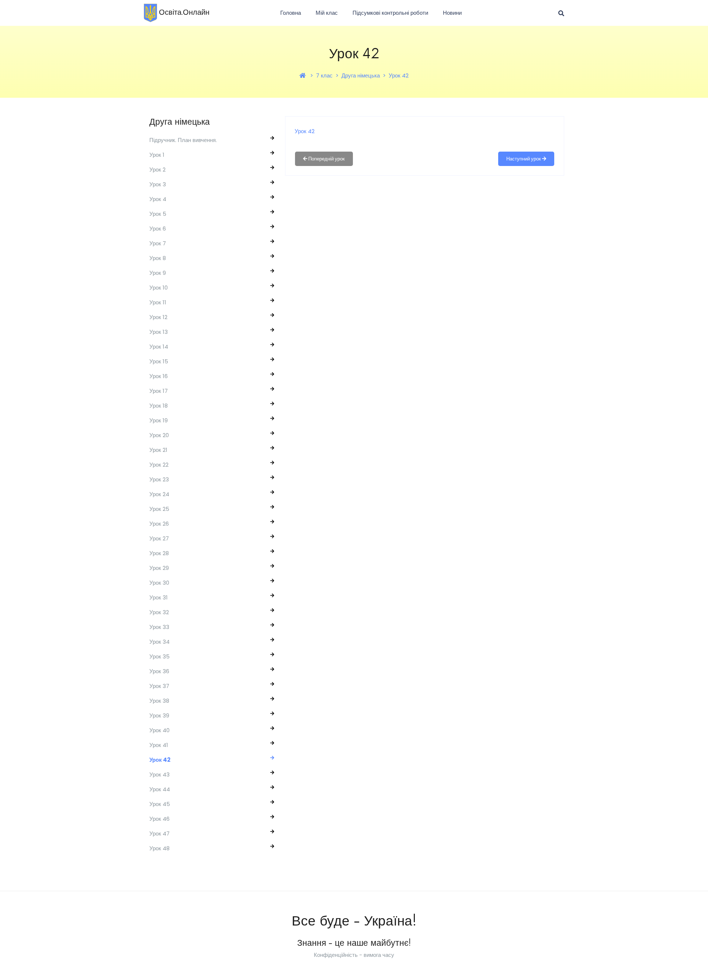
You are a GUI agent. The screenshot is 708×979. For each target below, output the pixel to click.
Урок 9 (157, 273)
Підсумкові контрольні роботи (390, 13)
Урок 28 (159, 553)
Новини (452, 13)
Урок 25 (159, 509)
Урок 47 (159, 833)
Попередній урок (326, 159)
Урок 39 (159, 715)
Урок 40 (159, 730)
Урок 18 (158, 405)
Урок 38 (159, 701)
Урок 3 (157, 184)
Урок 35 (159, 656)
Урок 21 (158, 450)
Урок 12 (158, 317)
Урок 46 (159, 819)
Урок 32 (159, 612)
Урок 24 (159, 494)
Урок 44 (159, 789)
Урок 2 (157, 169)
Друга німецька (360, 75)
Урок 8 (157, 258)
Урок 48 (159, 848)
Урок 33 (159, 627)
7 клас (324, 75)
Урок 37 (159, 686)
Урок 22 (159, 464)
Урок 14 (158, 346)
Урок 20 (159, 435)
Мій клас (327, 13)
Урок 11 (157, 302)
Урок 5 (157, 214)
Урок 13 (158, 332)
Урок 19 (158, 420)
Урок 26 (159, 523)
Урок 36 (159, 671)
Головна (290, 13)
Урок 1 (156, 155)
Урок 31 (158, 597)
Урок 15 (158, 361)
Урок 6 (157, 228)
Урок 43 (159, 774)
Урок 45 (159, 804)
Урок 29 (159, 568)
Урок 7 (157, 243)
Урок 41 (158, 745)
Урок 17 (158, 391)
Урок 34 (159, 642)
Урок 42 (399, 75)
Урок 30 (159, 583)
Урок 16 (158, 376)
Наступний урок (524, 159)
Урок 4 (157, 199)
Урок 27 (159, 538)
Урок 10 (158, 287)
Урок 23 (159, 479)
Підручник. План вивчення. (183, 140)
